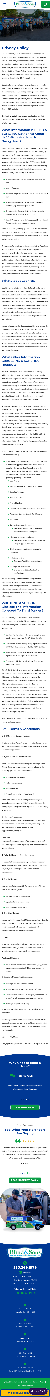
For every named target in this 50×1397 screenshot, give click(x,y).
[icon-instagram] (26, 1293)
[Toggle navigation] (4, 4)
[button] (21, 1099)
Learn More (23, 1107)
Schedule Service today (26, 1393)
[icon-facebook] (18, 1293)
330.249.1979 (25, 1267)
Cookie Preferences (25, 1385)
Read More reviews (23, 1180)
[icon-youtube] (22, 1293)
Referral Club (25, 1075)
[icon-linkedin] (30, 1293)
